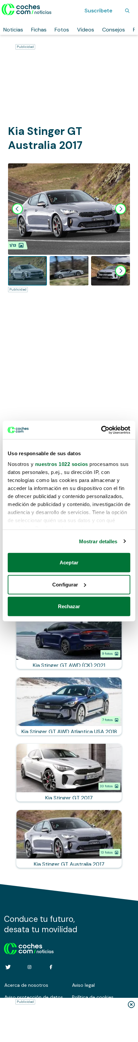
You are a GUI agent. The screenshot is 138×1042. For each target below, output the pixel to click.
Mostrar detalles (98, 541)
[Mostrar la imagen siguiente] (120, 209)
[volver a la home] (29, 947)
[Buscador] (127, 10)
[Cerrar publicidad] (131, 1004)
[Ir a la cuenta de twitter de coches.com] (8, 967)
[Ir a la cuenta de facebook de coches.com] (51, 967)
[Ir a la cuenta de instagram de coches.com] (29, 967)
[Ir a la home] (27, 9)
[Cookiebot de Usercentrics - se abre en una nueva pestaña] (101, 429)
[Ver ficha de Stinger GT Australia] (69, 839)
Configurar (65, 584)
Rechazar (69, 606)
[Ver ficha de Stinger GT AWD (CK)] (69, 640)
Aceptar (69, 562)
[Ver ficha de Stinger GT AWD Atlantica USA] (69, 706)
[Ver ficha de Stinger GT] (69, 772)
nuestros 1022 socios (61, 464)
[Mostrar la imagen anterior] (17, 209)
